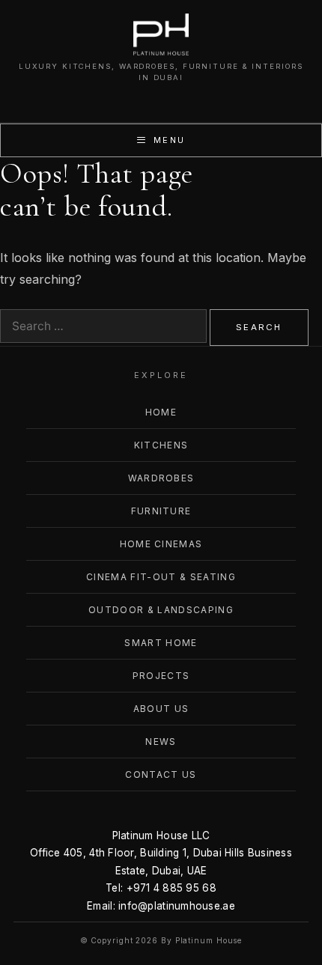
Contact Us (160, 774)
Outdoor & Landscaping (161, 609)
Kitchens (161, 445)
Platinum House (209, 940)
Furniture (161, 511)
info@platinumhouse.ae (176, 906)
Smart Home (160, 642)
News (160, 741)
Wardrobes (161, 478)
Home (161, 412)
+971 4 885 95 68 (171, 888)
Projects (161, 675)
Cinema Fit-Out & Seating (161, 576)
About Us (161, 708)
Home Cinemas (161, 544)
